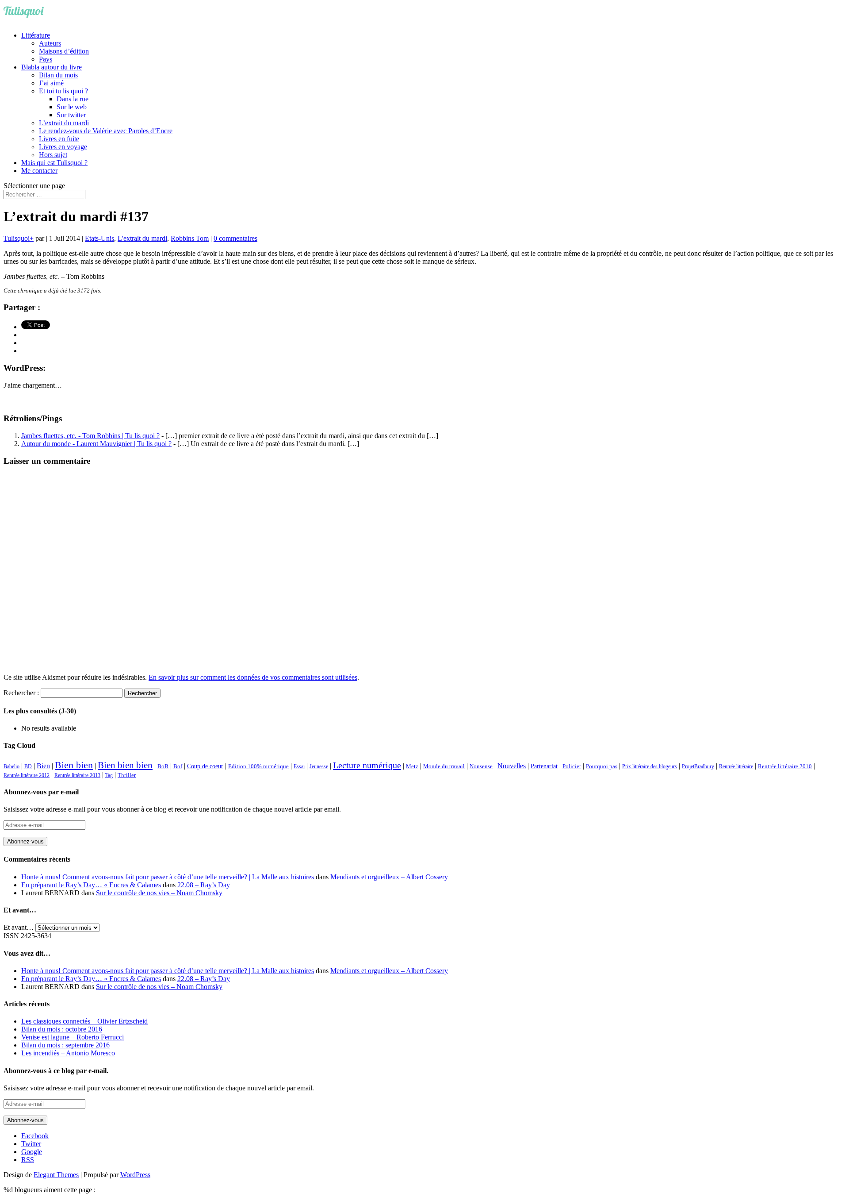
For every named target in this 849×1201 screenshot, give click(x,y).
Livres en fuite (59, 138)
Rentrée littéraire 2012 (27, 775)
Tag (109, 775)
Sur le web (72, 107)
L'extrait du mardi (142, 238)
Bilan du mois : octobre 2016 (61, 1029)
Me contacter (39, 170)
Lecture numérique (367, 765)
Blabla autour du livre (51, 67)
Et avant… (19, 927)
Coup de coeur (205, 766)
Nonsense (481, 766)
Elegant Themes (56, 1174)
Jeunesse (319, 766)
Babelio (11, 766)
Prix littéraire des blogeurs (649, 766)
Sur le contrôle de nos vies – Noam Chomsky (159, 893)
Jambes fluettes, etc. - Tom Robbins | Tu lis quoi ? (90, 435)
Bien (43, 766)
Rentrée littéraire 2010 (785, 766)
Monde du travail (444, 766)
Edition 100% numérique (258, 766)
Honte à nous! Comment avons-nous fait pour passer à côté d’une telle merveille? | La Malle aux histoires (167, 877)
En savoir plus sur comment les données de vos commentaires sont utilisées (253, 677)
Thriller (127, 775)
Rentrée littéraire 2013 (77, 775)
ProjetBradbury (698, 766)
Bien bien (74, 764)
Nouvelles (511, 766)
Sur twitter (71, 115)
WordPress (135, 1174)
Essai (299, 766)
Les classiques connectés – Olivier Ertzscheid (84, 1021)
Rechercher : (21, 693)
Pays (45, 59)
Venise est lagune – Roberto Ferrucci (72, 1037)
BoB (162, 766)
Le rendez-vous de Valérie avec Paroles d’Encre (105, 131)
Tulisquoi (17, 238)
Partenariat (544, 766)
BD (28, 766)
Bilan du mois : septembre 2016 (65, 1045)
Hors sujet (53, 154)
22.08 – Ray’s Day (203, 885)
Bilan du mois (58, 75)
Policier (571, 766)
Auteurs (50, 43)
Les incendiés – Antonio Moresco (68, 1053)
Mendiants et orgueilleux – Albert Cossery (389, 877)
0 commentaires (235, 238)
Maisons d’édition (64, 51)
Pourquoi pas (601, 766)
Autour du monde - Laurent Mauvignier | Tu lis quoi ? (96, 443)
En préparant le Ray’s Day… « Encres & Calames (91, 885)
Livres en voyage (63, 146)
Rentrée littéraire (736, 766)
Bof (177, 766)
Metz (412, 766)
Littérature (35, 35)
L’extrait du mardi (64, 123)
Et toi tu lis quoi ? (63, 91)
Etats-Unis (99, 238)
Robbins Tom (190, 238)
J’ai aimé (51, 83)
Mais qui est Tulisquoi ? (54, 162)
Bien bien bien (125, 765)
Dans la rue (72, 99)
